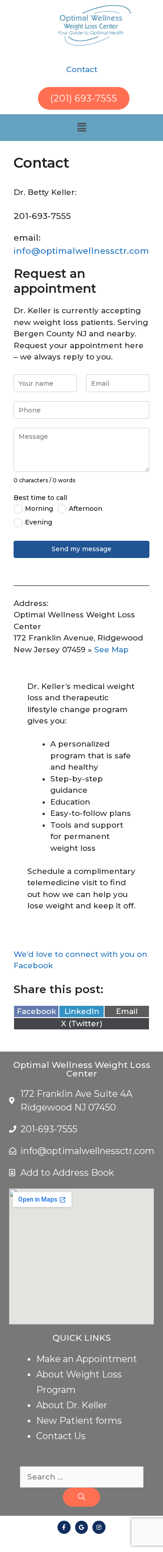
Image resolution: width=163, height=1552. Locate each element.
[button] (81, 127)
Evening (38, 522)
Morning (39, 508)
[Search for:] (82, 1476)
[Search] (81, 1497)
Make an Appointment (86, 1358)
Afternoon (85, 508)
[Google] (81, 1527)
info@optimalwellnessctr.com (81, 251)
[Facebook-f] (64, 1527)
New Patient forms (79, 1420)
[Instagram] (98, 1527)
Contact (81, 69)
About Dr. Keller (71, 1405)
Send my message (81, 549)
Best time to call (40, 498)
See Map (111, 649)
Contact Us (61, 1436)
